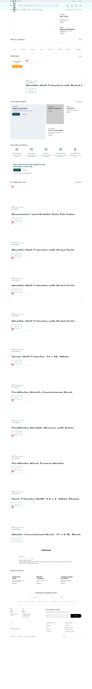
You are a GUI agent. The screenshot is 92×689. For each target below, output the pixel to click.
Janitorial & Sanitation (14, 9)
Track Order (80, 1)
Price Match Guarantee (69, 631)
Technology (34, 9)
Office (29, 9)
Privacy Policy (13, 636)
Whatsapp (20, 1)
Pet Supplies (53, 601)
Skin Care (65, 601)
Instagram (17, 1)
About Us (48, 629)
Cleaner (59, 601)
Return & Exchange (69, 629)
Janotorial (21, 601)
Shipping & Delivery (69, 627)
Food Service (40, 9)
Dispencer (47, 601)
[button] (35, 81)
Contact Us (49, 631)
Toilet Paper (40, 601)
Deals (75, 9)
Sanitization (27, 601)
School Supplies (23, 9)
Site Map (33, 636)
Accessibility (27, 636)
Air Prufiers (71, 601)
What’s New (80, 9)
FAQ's (48, 627)
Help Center (74, 1)
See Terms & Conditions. (27, 173)
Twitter (10, 1)
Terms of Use (20, 636)
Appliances (33, 601)
